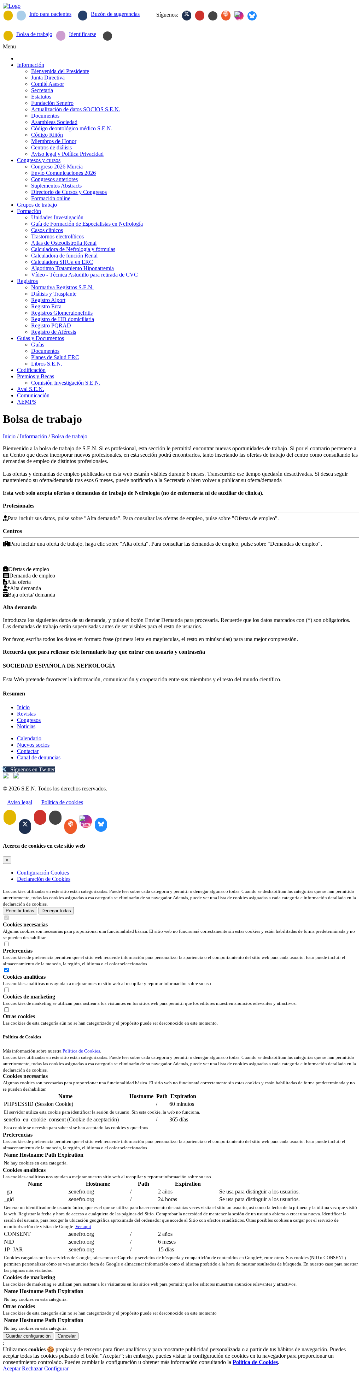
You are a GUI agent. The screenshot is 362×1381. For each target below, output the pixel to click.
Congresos (29, 720)
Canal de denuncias (38, 757)
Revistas (26, 714)
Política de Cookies (81, 1051)
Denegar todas (56, 910)
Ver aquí (83, 1226)
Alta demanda (22, 588)
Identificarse (82, 34)
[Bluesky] (252, 15)
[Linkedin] (212, 15)
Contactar (28, 751)
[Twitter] (186, 15)
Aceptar (12, 1368)
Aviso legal (19, 802)
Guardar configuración (28, 1336)
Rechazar (32, 1368)
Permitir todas (20, 910)
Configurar (56, 1368)
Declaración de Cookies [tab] (43, 879)
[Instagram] (239, 15)
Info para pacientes (50, 14)
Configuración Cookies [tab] (43, 873)
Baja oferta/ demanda (29, 595)
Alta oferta (17, 582)
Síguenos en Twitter (32, 769)
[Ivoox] (225, 15)
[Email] (8, 15)
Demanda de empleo (29, 576)
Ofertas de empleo (26, 569)
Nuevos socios (33, 745)
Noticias (26, 726)
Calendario (29, 738)
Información (33, 436)
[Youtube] (199, 15)
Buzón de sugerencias (115, 14)
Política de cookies (62, 802)
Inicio (9, 436)
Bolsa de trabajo (34, 34)
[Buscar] (107, 36)
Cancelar (67, 1336)
